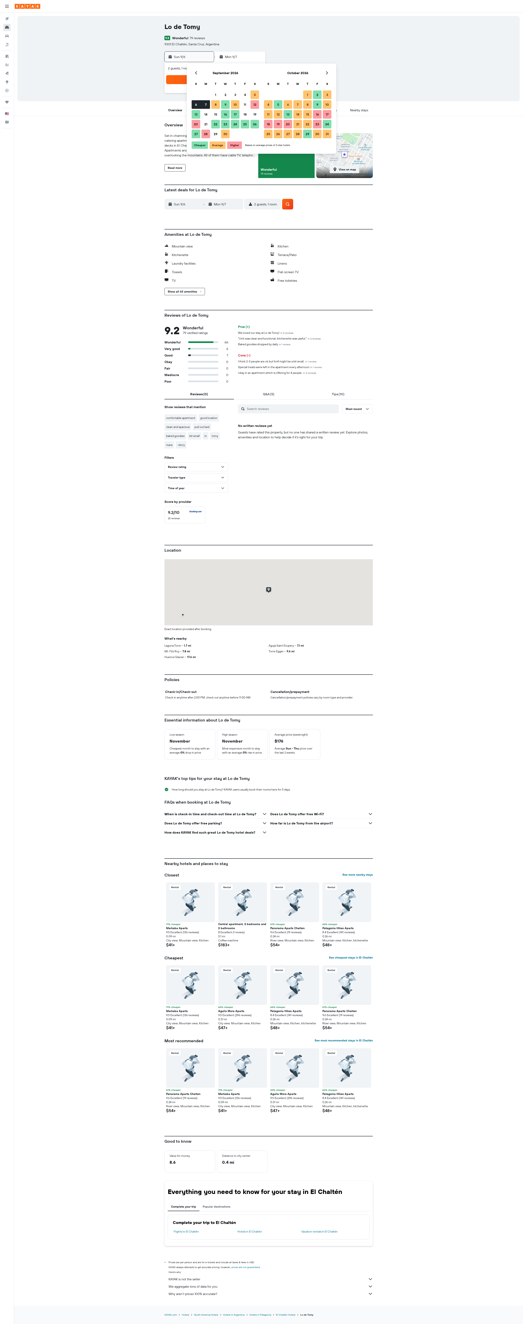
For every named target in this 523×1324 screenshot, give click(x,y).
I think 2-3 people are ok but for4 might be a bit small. (277, 361)
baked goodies (175, 436)
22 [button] (215, 124)
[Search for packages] (7, 44)
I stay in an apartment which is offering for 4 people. (277, 373)
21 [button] (205, 124)
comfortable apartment (180, 418)
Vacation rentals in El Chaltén (319, 1231)
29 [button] (215, 134)
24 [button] (235, 124)
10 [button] (235, 104)
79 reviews (197, 38)
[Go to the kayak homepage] (27, 6)
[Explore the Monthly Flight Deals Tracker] (7, 73)
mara (169, 445)
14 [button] (205, 114)
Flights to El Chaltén (186, 1231)
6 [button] (196, 104)
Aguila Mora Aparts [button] (231, 1011)
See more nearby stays (357, 874)
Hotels (185, 1314)
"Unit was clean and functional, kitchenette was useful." (279, 338)
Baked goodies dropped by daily (264, 344)
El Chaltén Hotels (285, 1314)
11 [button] (245, 104)
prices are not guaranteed (245, 1267)
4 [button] (245, 95)
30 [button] (225, 134)
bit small (194, 436)
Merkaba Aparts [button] (177, 928)
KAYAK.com (170, 1314)
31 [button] (327, 134)
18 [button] (245, 114)
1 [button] (215, 95)
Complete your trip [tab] (183, 1206)
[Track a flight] (7, 90)
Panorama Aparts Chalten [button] (287, 928)
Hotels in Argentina (234, 1314)
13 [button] (196, 114)
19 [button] (254, 114)
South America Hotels (206, 1314)
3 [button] (235, 95)
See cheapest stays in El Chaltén (351, 957)
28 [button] (206, 134)
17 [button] (235, 114)
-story (181, 445)
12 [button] (254, 104)
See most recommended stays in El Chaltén (344, 1040)
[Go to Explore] (7, 82)
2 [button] (225, 95)
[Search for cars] (7, 36)
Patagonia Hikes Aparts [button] (338, 928)
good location (208, 418)
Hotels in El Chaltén (249, 1231)
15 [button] (215, 114)
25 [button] (245, 124)
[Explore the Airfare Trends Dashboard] (7, 65)
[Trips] (7, 102)
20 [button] (196, 124)
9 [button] (225, 104)
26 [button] (255, 124)
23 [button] (225, 124)
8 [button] (216, 104)
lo (206, 436)
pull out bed (201, 427)
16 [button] (225, 114)
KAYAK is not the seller (184, 1279)
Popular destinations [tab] (216, 1206)
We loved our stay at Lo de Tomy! (265, 333)
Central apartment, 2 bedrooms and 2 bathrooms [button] (242, 926)
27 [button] (196, 134)
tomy (215, 436)
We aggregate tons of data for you (193, 1286)
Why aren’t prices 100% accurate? (193, 1294)
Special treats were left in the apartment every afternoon (280, 367)
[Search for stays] (7, 27)
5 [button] (255, 95)
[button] (6, 6)
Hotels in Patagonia (260, 1314)
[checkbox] (184, 515)
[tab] (199, 394)
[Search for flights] (7, 19)
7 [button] (206, 104)
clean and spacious (178, 427)
